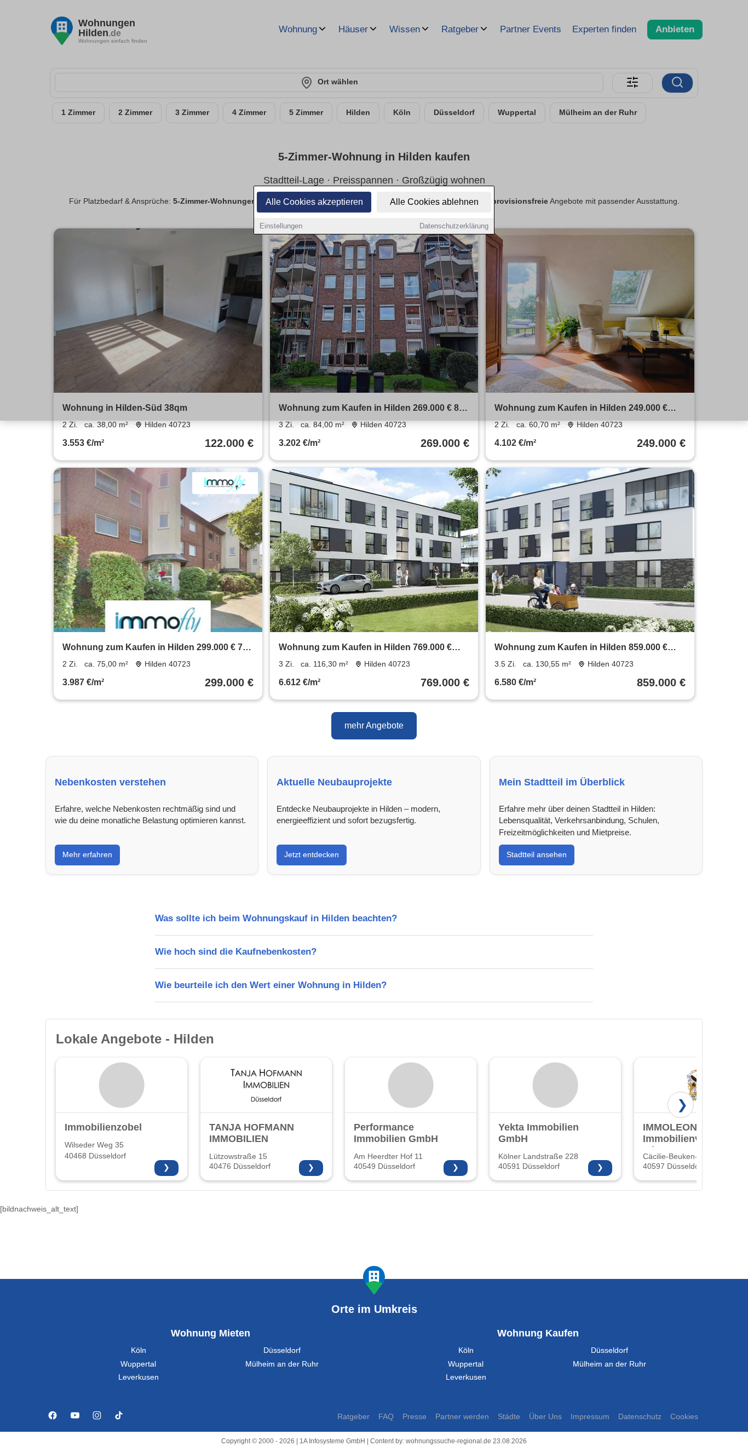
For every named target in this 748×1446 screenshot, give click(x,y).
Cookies (684, 1417)
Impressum (590, 1417)
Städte (509, 1417)
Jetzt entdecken (311, 854)
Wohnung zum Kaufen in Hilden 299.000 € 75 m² (155, 648)
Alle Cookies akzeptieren (314, 201)
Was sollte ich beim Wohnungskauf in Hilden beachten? (276, 918)
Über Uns (545, 1417)
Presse (414, 1417)
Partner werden (462, 1417)
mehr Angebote (374, 725)
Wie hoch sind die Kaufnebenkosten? (236, 951)
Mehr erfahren (87, 854)
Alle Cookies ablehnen (434, 201)
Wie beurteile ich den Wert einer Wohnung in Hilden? (271, 985)
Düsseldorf (282, 1350)
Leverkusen (138, 1377)
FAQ (386, 1417)
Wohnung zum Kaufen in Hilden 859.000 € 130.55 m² (581, 648)
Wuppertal (138, 1364)
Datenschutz (639, 1417)
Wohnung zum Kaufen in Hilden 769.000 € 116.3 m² (365, 648)
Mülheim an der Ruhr (282, 1364)
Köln (138, 1350)
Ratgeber (353, 1417)
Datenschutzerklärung (453, 226)
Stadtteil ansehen (537, 854)
